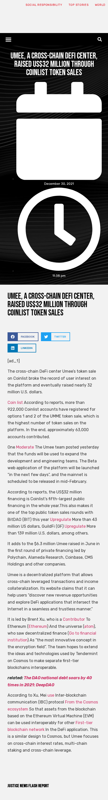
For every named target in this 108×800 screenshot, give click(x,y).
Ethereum (38, 626)
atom (89, 626)
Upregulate (60, 519)
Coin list (15, 402)
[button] (8, 39)
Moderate (25, 447)
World (100, 5)
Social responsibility (44, 5)
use (50, 695)
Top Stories (79, 5)
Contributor (74, 619)
